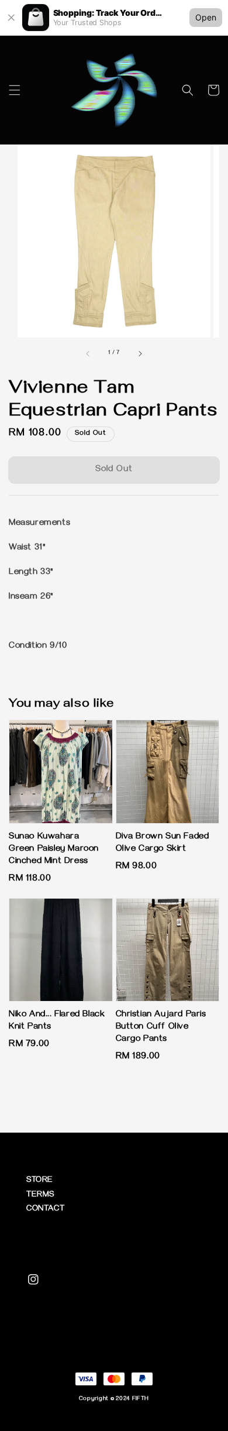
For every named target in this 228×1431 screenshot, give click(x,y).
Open (205, 17)
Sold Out (114, 470)
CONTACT (45, 1210)
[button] (14, 90)
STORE (39, 1181)
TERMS (40, 1195)
